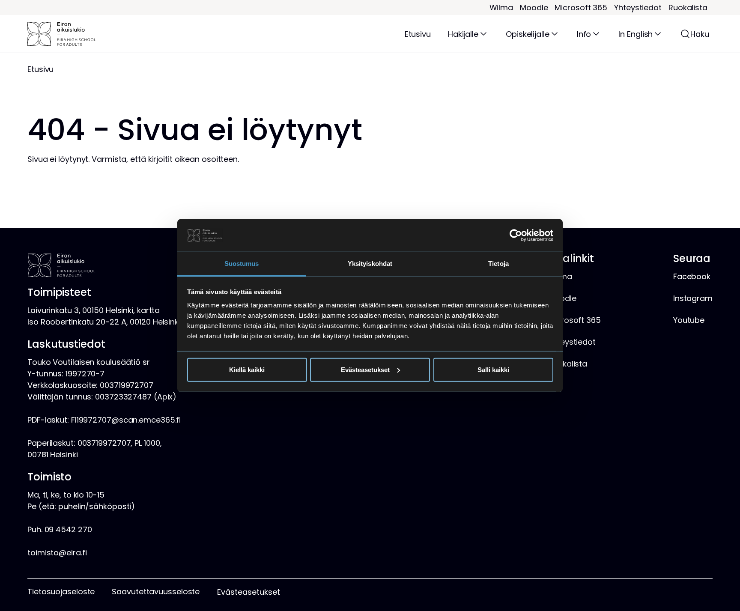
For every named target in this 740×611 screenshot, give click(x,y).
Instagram (693, 298)
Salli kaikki (493, 369)
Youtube (688, 320)
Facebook (691, 276)
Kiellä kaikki (247, 369)
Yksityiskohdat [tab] (370, 263)
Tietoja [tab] (498, 263)
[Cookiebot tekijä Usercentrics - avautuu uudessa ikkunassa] (515, 235)
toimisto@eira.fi (57, 552)
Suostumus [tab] (241, 263)
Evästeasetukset (365, 369)
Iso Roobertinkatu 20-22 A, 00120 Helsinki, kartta (117, 321)
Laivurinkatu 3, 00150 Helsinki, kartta (93, 310)
